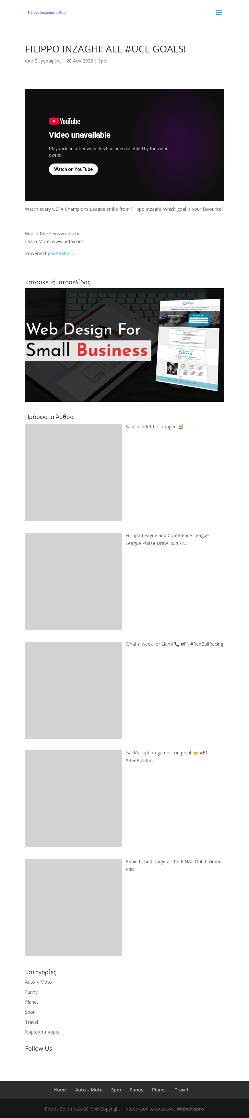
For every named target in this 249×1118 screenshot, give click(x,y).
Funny (31, 992)
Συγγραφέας (48, 61)
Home (60, 1090)
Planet (31, 1002)
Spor (103, 61)
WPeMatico (63, 253)
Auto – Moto (38, 982)
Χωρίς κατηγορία (42, 1032)
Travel (31, 1022)
